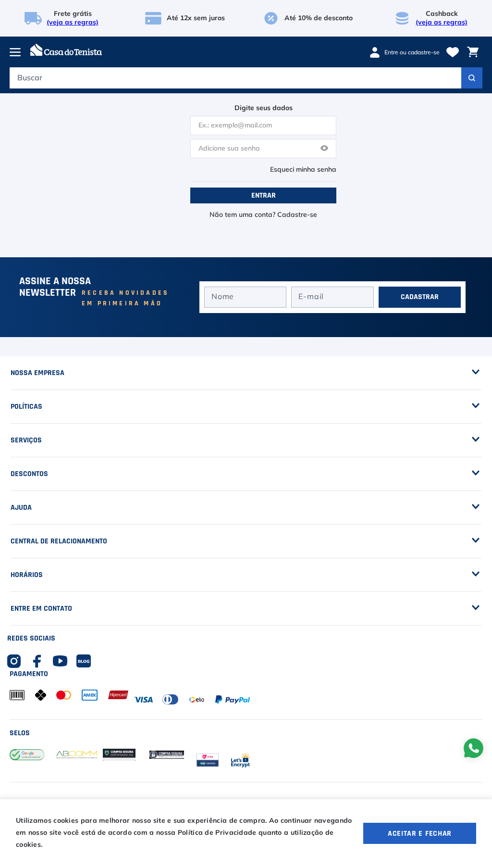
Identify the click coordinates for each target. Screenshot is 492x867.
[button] (324, 148)
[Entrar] (408, 52)
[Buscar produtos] (471, 77)
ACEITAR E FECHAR (420, 833)
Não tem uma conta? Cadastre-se (263, 215)
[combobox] (246, 80)
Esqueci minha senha (303, 169)
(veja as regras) (72, 22)
